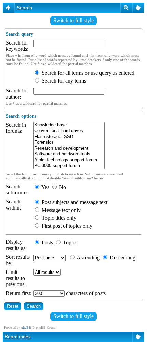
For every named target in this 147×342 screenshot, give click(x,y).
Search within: (13, 205)
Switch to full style (73, 20)
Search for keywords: (17, 46)
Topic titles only (58, 218)
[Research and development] (69, 148)
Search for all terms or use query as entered (87, 73)
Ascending (88, 258)
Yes (44, 187)
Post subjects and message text (73, 202)
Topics (69, 242)
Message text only (60, 210)
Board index (18, 336)
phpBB (26, 327)
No (62, 187)
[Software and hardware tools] (69, 154)
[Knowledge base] (69, 125)
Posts (46, 242)
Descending (121, 258)
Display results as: (16, 245)
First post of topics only (66, 226)
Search (24, 7)
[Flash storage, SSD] (69, 137)
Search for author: (17, 94)
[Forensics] (69, 142)
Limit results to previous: (16, 278)
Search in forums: (16, 128)
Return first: (18, 293)
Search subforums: (18, 189)
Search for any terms (63, 81)
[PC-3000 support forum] (69, 166)
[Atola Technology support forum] (69, 160)
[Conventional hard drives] (69, 131)
